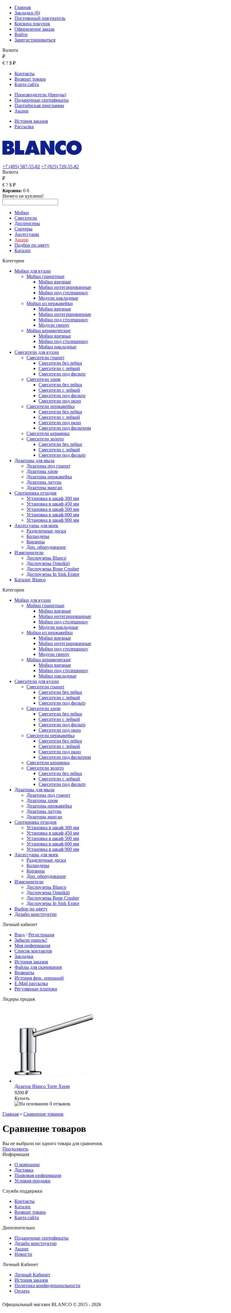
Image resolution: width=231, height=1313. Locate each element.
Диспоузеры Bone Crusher (52, 568)
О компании (27, 1164)
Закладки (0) (27, 12)
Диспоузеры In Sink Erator (52, 574)
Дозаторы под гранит (48, 465)
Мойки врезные (54, 281)
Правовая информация (37, 1175)
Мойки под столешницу (63, 292)
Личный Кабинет (32, 1274)
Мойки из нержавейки (49, 303)
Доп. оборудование (46, 547)
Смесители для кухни (36, 352)
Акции (21, 110)
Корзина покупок (32, 23)
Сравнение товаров (43, 1114)
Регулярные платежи (35, 988)
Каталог (22, 250)
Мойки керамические (48, 330)
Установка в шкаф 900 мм (52, 520)
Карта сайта (26, 84)
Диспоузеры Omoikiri (48, 563)
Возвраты (24, 972)
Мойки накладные (57, 346)
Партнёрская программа (39, 105)
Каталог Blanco (30, 579)
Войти (21, 34)
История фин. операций (39, 978)
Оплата (21, 1290)
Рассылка (24, 126)
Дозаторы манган (44, 487)
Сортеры (23, 228)
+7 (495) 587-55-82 (21, 166)
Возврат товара (30, 79)
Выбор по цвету (31, 908)
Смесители (25, 218)
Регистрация (41, 934)
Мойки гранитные (45, 276)
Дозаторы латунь (43, 482)
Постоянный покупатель (39, 18)
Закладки (23, 956)
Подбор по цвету (31, 245)
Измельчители (29, 552)
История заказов (31, 121)
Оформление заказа (34, 29)
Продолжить (15, 1148)
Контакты (24, 73)
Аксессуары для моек (36, 525)
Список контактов (33, 950)
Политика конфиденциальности (47, 1285)
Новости (23, 1254)
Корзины (35, 541)
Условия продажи (32, 1180)
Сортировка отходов (35, 493)
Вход (19, 934)
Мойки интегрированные (64, 287)
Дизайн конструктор (35, 914)
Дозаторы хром (42, 471)
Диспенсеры (27, 223)
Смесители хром (43, 379)
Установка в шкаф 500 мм (52, 509)
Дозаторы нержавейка (49, 476)
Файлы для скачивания (38, 967)
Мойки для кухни (32, 270)
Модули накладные (58, 298)
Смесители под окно (59, 400)
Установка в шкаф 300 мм (52, 498)
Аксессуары (26, 234)
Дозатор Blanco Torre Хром (42, 1086)
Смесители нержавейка (50, 406)
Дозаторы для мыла (34, 460)
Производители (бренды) (40, 94)
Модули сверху (53, 325)
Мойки (21, 212)
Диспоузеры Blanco (46, 558)
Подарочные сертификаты (41, 100)
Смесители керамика (47, 433)
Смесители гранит (45, 357)
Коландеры (37, 536)
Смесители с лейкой (59, 368)
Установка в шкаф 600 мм (52, 514)
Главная (22, 7)
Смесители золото (45, 438)
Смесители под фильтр (61, 373)
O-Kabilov (140, 1304)
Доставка (23, 1169)
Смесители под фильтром (64, 428)
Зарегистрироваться (34, 39)
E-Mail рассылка (31, 983)
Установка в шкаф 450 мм (52, 503)
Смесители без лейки (60, 363)
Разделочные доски (46, 530)
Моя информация (32, 945)
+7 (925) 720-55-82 (60, 166)
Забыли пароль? (30, 940)
